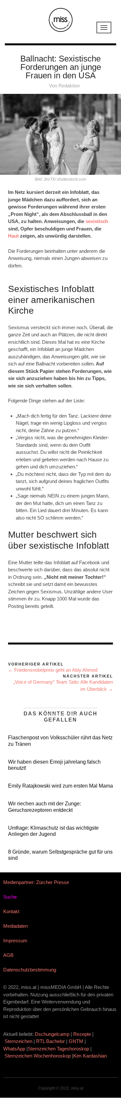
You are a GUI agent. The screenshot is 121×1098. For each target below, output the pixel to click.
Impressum (15, 940)
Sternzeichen (18, 1041)
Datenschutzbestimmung (29, 969)
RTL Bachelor (50, 1041)
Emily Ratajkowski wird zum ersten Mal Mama (60, 786)
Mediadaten (15, 926)
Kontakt (11, 911)
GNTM (76, 1041)
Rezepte (82, 1034)
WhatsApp (14, 1048)
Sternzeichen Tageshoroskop (58, 1048)
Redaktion (69, 85)
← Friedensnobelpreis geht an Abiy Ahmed (52, 670)
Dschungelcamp (52, 1034)
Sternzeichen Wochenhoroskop (38, 1056)
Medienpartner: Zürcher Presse (36, 882)
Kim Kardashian (90, 1056)
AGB (8, 955)
